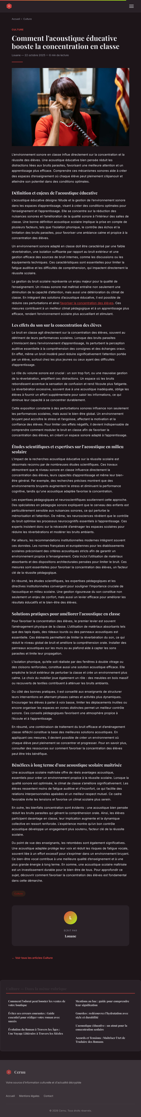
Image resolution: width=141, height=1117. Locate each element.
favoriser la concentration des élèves (86, 303)
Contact (48, 1095)
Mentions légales (29, 1095)
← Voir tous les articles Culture (32, 958)
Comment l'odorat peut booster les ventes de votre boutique (36, 1003)
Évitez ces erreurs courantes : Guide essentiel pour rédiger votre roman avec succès (34, 1017)
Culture (27, 18)
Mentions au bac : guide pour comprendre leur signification (102, 1003)
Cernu (20, 1071)
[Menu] (131, 6)
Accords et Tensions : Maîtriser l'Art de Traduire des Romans (100, 1039)
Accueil (16, 18)
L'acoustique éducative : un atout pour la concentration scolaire (101, 1027)
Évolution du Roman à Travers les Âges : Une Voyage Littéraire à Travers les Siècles (35, 1031)
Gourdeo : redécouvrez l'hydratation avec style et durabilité (102, 1015)
